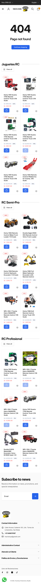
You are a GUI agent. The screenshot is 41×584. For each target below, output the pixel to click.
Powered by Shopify (25, 580)
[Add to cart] (6, 110)
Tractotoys (17, 580)
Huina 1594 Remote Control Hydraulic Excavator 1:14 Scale (11, 273)
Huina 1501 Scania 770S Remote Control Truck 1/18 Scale (10, 97)
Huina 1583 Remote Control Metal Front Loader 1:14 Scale (11, 235)
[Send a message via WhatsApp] (4, 579)
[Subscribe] (35, 496)
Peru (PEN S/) (6, 2)
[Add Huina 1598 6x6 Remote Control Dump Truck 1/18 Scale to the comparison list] (36, 328)
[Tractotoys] (6, 518)
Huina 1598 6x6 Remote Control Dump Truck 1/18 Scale (29, 314)
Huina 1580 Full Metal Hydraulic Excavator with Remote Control (28, 274)
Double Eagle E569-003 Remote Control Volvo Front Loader (30, 235)
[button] (3, 9)
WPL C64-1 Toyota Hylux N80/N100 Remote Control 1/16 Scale (11, 314)
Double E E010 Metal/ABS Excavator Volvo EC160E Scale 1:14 (10, 452)
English (34, 2)
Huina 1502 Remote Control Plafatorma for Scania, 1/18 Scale (30, 177)
